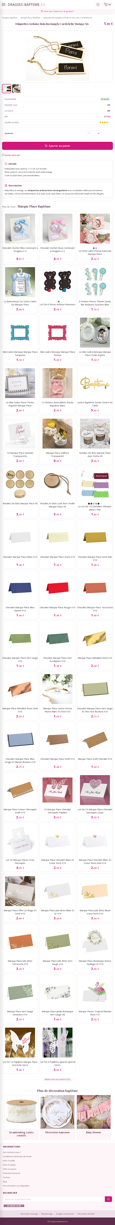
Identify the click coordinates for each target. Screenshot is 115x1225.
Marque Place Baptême (30, 17)
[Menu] (3, 4)
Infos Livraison (9, 1169)
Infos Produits (9, 1164)
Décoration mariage (29, 1214)
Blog (5, 1181)
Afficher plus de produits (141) (57, 1079)
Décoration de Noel (86, 1214)
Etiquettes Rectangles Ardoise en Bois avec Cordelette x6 (68, 17)
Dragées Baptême (10, 17)
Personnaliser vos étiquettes (16, 1185)
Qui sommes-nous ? (12, 1152)
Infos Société (9, 1160)
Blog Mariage (47, 1214)
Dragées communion (65, 1214)
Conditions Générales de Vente (17, 1156)
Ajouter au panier (59, 145)
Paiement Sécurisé (11, 1173)
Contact (6, 1177)
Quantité (9, 133)
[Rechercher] (98, 4)
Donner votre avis (12, 155)
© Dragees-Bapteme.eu (57, 1221)
